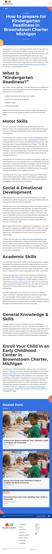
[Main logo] (9, 526)
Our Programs (22, 524)
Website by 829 (33, 549)
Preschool (12, 371)
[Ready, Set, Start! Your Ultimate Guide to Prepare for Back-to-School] (26, 470)
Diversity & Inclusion (24, 535)
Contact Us (22, 532)
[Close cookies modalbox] (48, 516)
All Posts (5, 408)
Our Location (22, 529)
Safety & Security (23, 537)
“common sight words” (19, 282)
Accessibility (22, 543)
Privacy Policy (22, 540)
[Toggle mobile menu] (50, 3)
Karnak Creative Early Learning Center (32, 64)
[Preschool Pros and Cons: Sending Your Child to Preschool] (26, 499)
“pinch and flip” (32, 140)
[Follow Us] (36, 534)
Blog (6, 8)
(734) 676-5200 (37, 531)
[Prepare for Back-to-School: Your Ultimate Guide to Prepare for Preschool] (26, 430)
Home (31, 548)
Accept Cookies (41, 516)
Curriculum (26, 13)
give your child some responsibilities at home (31, 239)
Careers (21, 526)
